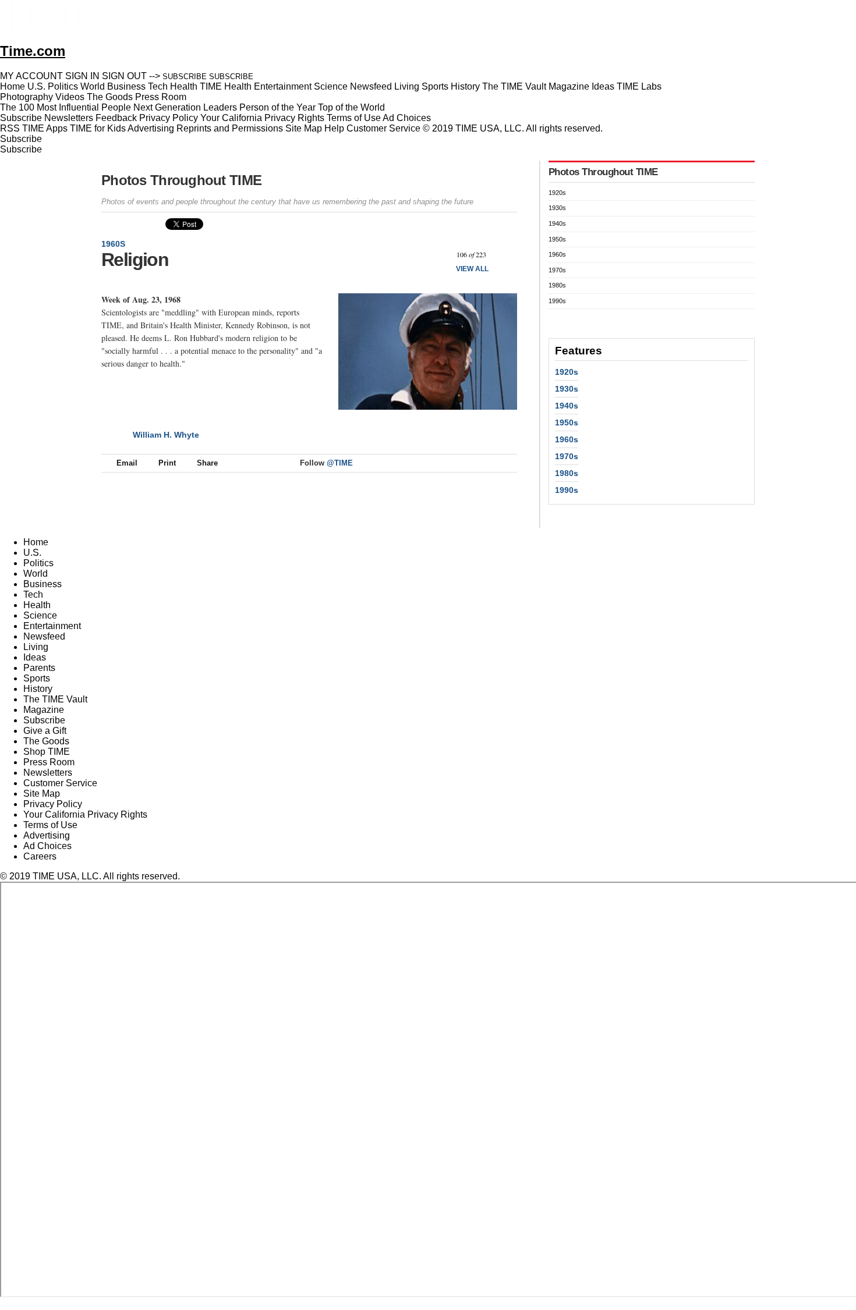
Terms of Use (354, 118)
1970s (557, 270)
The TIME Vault (55, 699)
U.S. (32, 553)
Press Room (49, 762)
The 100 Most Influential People (65, 107)
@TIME (340, 463)
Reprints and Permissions (229, 128)
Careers (39, 856)
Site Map (303, 128)
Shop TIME (46, 752)
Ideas (34, 657)
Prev (439, 255)
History (37, 689)
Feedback (116, 118)
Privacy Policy (168, 118)
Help (334, 128)
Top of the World (351, 107)
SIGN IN (82, 76)
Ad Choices (408, 118)
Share (207, 463)
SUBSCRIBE (184, 76)
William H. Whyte (166, 434)
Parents (39, 668)
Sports (36, 678)
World (35, 573)
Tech (33, 594)
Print (167, 463)
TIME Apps (45, 128)
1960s (113, 243)
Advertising (151, 128)
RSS (10, 128)
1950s (557, 239)
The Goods (46, 741)
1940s (557, 223)
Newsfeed (44, 636)
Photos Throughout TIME (181, 180)
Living (35, 647)
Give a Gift (44, 731)
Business (42, 584)
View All (472, 269)
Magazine (43, 710)
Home (35, 542)
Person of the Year (277, 107)
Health (37, 605)
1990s (557, 300)
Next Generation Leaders (185, 107)
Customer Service (383, 128)
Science (40, 615)
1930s (557, 207)
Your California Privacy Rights (262, 118)
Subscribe (21, 118)
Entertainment (52, 626)
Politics (38, 563)
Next (504, 255)
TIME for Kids (98, 128)
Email (126, 463)
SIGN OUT (124, 76)
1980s (557, 285)
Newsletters (68, 118)
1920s (557, 192)
